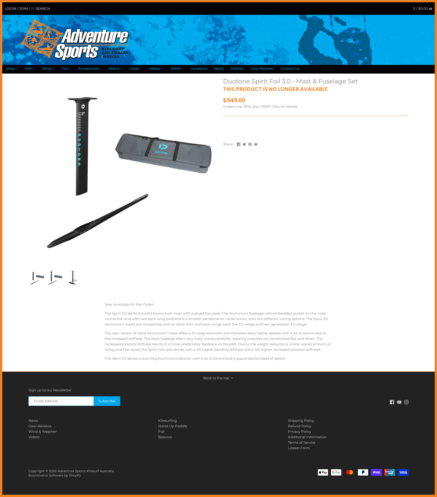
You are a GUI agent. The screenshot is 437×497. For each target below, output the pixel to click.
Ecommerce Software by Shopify (54, 475)
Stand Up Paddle (172, 426)
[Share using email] (255, 143)
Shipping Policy (301, 420)
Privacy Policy (299, 431)
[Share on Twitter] (244, 143)
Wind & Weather (42, 431)
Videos (34, 437)
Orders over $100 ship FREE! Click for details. (260, 106)
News (33, 420)
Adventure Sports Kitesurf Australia (86, 471)
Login (10, 8)
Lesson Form (299, 448)
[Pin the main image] (250, 143)
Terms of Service (301, 442)
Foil (161, 431)
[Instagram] (406, 401)
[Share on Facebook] (238, 143)
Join (23, 8)
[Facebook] (392, 401)
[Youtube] (399, 401)
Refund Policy (299, 426)
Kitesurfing (167, 420)
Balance (165, 437)
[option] (36, 278)
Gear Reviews (39, 426)
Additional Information (307, 437)
